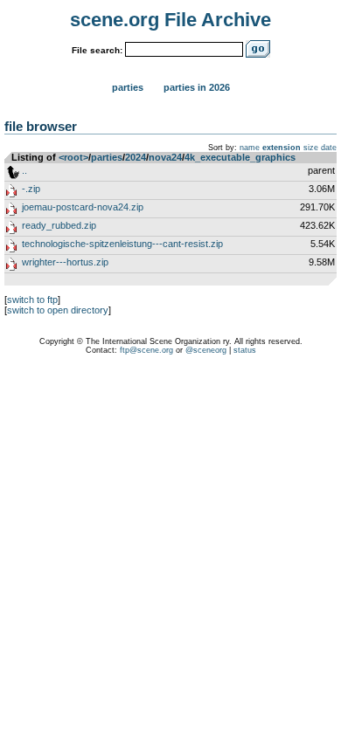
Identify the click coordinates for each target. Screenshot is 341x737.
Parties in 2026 (197, 87)
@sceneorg (205, 350)
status (244, 350)
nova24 (165, 157)
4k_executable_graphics (240, 157)
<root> (73, 157)
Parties (127, 87)
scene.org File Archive (170, 20)
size (310, 147)
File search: (97, 50)
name (250, 147)
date (329, 147)
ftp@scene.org (146, 350)
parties (106, 157)
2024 (135, 157)
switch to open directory (57, 310)
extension (281, 147)
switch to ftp (32, 299)
